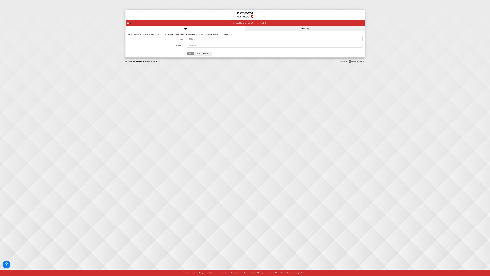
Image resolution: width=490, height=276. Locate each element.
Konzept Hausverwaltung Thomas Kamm (146, 61)
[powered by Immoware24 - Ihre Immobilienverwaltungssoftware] (357, 63)
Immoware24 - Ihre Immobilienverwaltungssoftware (286, 273)
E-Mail (181, 39)
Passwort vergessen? (203, 53)
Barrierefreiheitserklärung (253, 273)
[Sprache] (129, 23)
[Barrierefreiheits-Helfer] (6, 264)
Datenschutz (235, 273)
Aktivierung (304, 28)
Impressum (223, 273)
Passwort (179, 45)
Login (185, 28)
